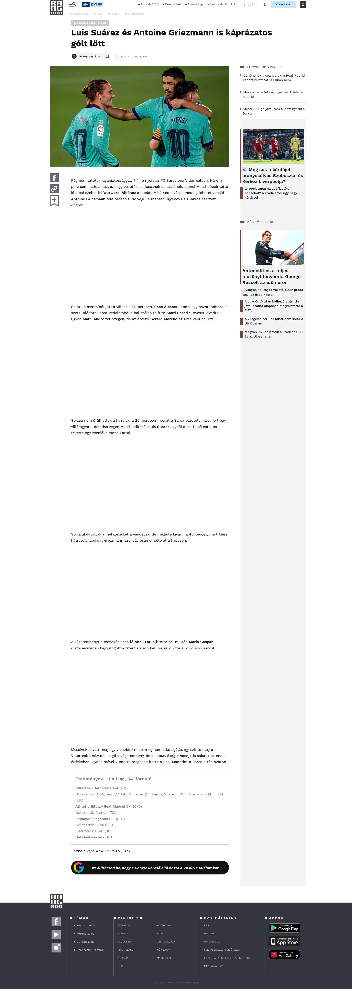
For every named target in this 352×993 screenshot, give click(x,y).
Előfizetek (283, 4)
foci (99, 13)
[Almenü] (72, 4)
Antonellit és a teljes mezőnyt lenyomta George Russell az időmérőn (271, 276)
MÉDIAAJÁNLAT (213, 966)
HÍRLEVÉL (210, 933)
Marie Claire (165, 958)
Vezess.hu (125, 941)
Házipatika (164, 925)
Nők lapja (163, 949)
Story (161, 933)
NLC (120, 966)
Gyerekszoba (166, 941)
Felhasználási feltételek (222, 949)
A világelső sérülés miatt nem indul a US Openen (274, 321)
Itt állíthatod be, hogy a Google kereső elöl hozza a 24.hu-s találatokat (155, 868)
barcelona (81, 13)
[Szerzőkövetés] (107, 56)
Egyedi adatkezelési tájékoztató (227, 958)
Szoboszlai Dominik (223, 4)
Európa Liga (195, 4)
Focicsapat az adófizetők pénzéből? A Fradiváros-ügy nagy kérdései (271, 193)
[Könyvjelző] (54, 201)
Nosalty (123, 958)
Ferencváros (173, 4)
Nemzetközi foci (90, 23)
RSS (206, 925)
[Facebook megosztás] (54, 177)
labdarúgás (136, 13)
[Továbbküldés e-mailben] (54, 188)
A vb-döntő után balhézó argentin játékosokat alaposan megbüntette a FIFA (274, 305)
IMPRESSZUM (212, 941)
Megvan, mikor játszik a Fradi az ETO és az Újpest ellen (274, 334)
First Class (125, 949)
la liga (115, 13)
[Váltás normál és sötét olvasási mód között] (265, 4)
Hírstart (124, 933)
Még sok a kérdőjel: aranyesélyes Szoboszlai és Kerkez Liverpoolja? (272, 175)
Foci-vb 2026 (149, 4)
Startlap (124, 925)
